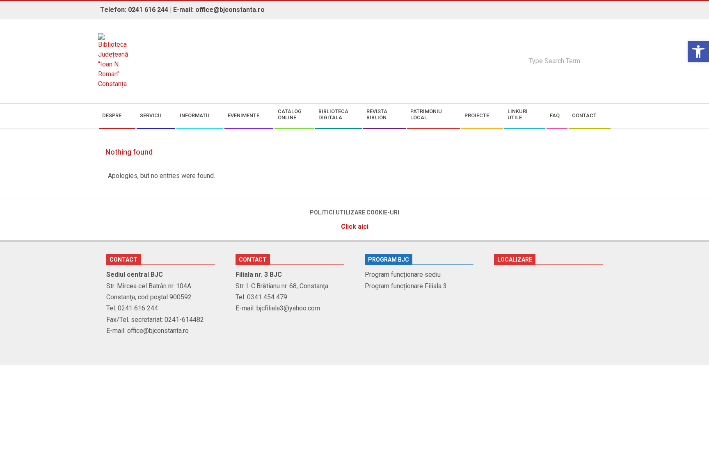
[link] (698, 51)
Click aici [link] (354, 226)
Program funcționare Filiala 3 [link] (406, 286)
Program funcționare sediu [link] (403, 274)
